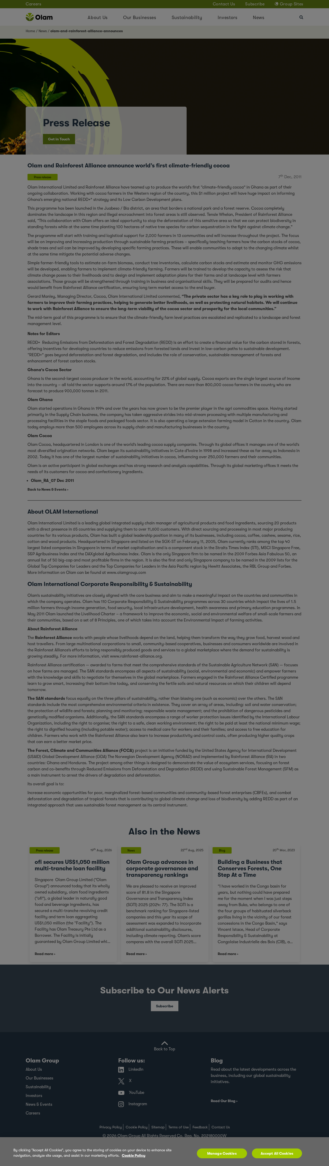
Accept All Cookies (277, 1153)
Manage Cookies (222, 1153)
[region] (164, 1151)
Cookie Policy (133, 1155)
